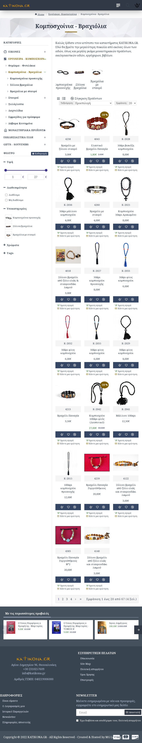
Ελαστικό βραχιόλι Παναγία (97, 147)
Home (40, 14)
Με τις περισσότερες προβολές (27, 613)
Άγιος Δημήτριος (118, 623)
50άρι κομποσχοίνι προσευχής (96, 281)
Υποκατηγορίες (17, 208)
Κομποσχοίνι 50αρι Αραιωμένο (125, 213)
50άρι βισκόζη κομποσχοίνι (126, 147)
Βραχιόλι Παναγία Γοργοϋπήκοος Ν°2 (68, 561)
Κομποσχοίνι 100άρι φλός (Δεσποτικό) (97, 419)
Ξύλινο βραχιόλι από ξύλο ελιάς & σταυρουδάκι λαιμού (68, 282)
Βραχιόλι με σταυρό (97, 213)
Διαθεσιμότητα (17, 187)
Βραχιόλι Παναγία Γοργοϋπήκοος (97, 486)
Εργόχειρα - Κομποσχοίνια (62, 14)
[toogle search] (127, 5)
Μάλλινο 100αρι (126, 415)
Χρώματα (13, 245)
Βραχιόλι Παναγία (68, 415)
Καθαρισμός (41, 153)
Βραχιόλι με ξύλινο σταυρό (68, 147)
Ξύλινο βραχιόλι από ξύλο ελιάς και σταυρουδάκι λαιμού (126, 490)
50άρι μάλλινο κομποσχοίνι (68, 213)
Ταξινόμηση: (67, 103)
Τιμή (10, 162)
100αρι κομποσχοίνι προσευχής (68, 488)
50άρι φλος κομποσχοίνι (125, 279)
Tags (10, 253)
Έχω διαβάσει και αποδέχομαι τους (110, 720)
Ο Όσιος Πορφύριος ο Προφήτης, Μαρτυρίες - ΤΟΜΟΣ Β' (76, 626)
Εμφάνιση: (121, 103)
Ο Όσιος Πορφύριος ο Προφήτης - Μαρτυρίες (30, 625)
